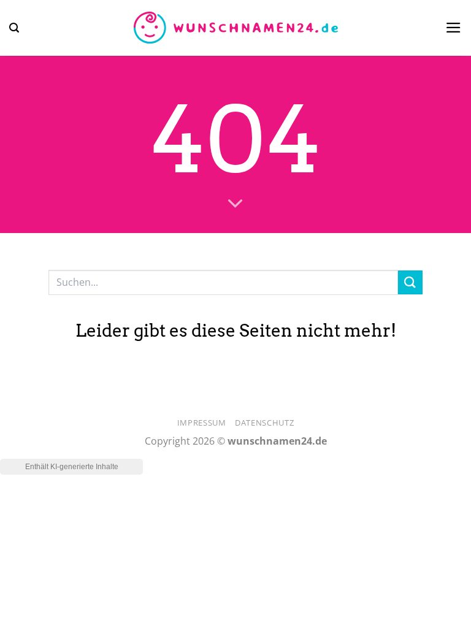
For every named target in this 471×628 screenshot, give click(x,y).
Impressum (201, 422)
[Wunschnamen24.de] (235, 28)
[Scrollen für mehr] (235, 204)
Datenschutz (264, 422)
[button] (14, 28)
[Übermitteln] (410, 282)
